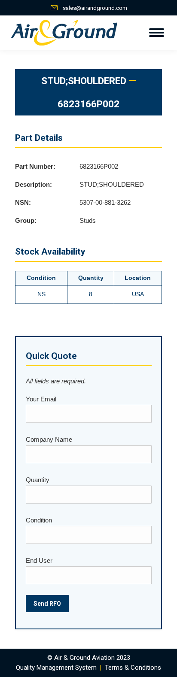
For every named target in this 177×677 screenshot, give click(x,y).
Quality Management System (56, 667)
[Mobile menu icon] (156, 32)
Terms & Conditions (133, 667)
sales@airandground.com (95, 8)
